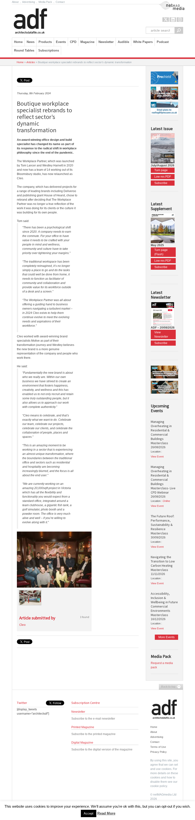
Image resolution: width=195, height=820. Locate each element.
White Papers (143, 42)
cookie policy (158, 786)
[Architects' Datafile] (38, 20)
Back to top (167, 687)
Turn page (161, 170)
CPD (73, 42)
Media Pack (45, 1)
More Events (166, 637)
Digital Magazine (82, 742)
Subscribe (160, 183)
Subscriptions (48, 50)
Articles (30, 62)
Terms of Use (158, 746)
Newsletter (78, 711)
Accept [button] (88, 813)
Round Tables (24, 50)
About (15, 1)
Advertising (28, 1)
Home (18, 42)
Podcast (163, 42)
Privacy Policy (158, 751)
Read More (106, 813)
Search (179, 30)
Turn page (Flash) (161, 252)
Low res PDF (162, 176)
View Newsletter (161, 334)
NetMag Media (167, 3)
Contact (60, 1)
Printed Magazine (82, 727)
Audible (123, 42)
